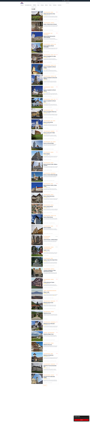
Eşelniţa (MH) (52, 44)
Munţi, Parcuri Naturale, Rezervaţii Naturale (51, 290)
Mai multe (45, 385)
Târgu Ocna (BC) (45, 332)
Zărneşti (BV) (52, 215)
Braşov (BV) (52, 194)
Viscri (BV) (52, 99)
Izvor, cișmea (52, 311)
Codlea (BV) (45, 290)
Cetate (55, 65)
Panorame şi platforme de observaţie (47, 248)
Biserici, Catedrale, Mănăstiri (47, 44)
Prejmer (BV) (52, 279)
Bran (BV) (52, 258)
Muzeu (55, 44)
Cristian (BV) (52, 65)
